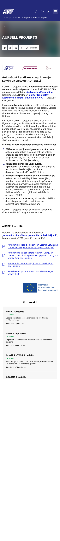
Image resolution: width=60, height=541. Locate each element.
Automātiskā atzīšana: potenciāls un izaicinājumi (29, 235)
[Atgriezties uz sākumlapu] (8, 11)
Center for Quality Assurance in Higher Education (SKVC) (25, 96)
